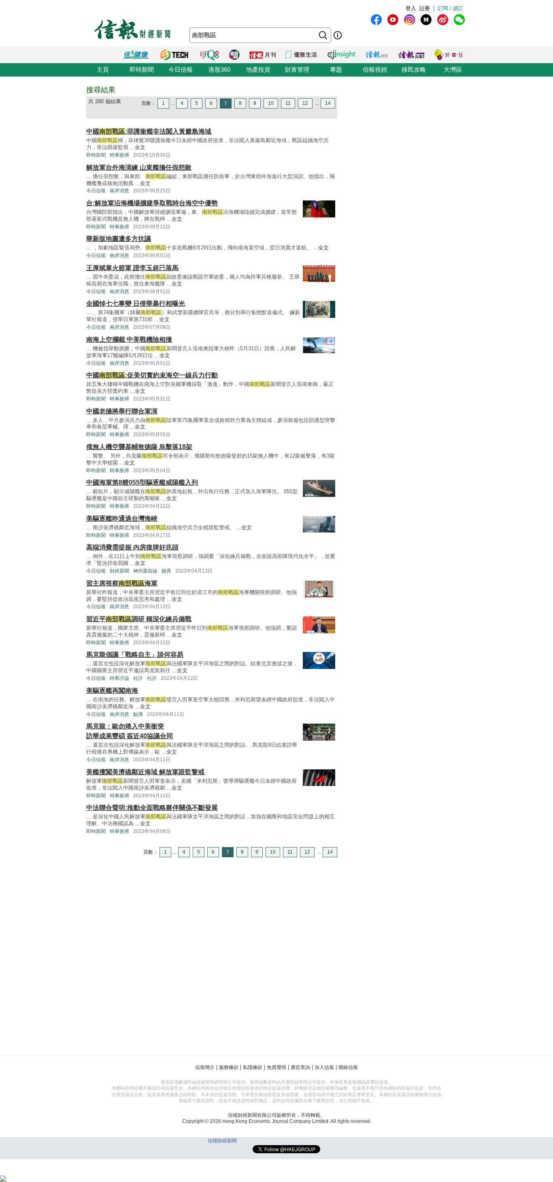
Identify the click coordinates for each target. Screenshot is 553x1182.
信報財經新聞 (222, 1141)
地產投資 (258, 69)
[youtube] (392, 19)
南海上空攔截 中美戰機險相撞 (129, 339)
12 (305, 103)
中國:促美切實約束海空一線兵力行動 (152, 375)
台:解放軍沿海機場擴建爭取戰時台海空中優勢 (152, 203)
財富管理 (297, 69)
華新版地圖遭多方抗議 (118, 238)
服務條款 (228, 1067)
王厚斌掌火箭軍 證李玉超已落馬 (132, 267)
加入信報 (324, 1067)
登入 (411, 8)
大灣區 (453, 69)
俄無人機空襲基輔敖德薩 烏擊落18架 (139, 446)
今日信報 (180, 69)
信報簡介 (205, 1067)
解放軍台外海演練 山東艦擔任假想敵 (138, 167)
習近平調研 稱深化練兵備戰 (138, 618)
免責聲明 (276, 1067)
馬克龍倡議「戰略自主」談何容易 (134, 654)
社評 (138, 678)
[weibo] (442, 19)
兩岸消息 (119, 191)
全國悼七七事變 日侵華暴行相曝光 (135, 303)
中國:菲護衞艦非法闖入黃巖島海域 (148, 131)
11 (288, 103)
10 (271, 103)
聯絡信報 (348, 1067)
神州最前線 (145, 571)
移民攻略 (414, 69)
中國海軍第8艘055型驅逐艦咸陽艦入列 (142, 482)
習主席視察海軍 (121, 583)
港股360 (219, 69)
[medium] (426, 19)
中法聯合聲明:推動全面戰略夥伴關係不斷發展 (152, 807)
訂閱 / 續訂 (451, 8)
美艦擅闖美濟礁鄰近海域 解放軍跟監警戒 (145, 772)
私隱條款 (252, 1067)
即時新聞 (142, 69)
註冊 (424, 8)
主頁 (103, 69)
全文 (140, 147)
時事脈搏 (119, 155)
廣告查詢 (300, 1067)
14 (328, 103)
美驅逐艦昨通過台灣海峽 (121, 518)
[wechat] (459, 19)
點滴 (138, 714)
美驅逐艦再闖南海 (112, 690)
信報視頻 (375, 69)
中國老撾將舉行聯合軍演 (121, 411)
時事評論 (119, 678)
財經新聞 (119, 571)
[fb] (376, 19)
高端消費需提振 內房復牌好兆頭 (132, 547)
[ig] (409, 19)
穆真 (166, 571)
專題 (336, 69)
